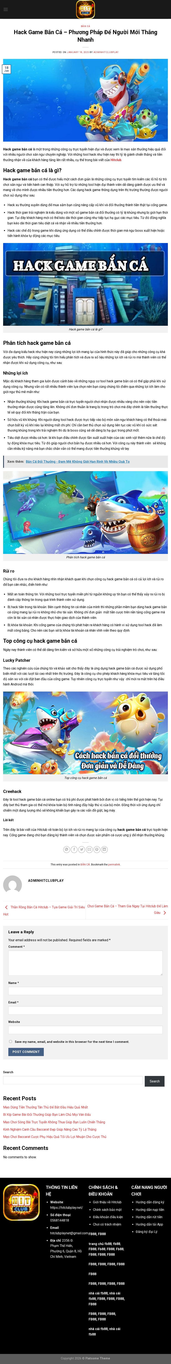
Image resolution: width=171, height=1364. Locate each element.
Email (13, 1002)
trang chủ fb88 (100, 1244)
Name (13, 983)
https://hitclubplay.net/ (66, 1208)
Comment (16, 947)
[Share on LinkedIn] (104, 849)
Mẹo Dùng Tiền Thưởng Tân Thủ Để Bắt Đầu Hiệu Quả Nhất (45, 1107)
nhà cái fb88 (98, 1293)
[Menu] (5, 9)
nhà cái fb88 (98, 1329)
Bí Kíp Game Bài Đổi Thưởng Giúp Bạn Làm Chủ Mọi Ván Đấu (47, 1115)
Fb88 (101, 1249)
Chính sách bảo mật (107, 1210)
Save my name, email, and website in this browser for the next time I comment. (72, 1042)
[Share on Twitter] (81, 849)
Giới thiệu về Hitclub (107, 1202)
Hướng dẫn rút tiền (149, 1217)
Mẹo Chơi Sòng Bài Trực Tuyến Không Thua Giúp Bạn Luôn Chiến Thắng (54, 1122)
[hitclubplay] (85, 9)
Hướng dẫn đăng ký (150, 1202)
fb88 (116, 1244)
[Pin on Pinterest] (96, 849)
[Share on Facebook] (74, 849)
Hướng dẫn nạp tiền (150, 1210)
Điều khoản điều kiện (108, 1217)
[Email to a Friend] (89, 849)
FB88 (92, 1249)
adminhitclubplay (105, 52)
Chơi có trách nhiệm (107, 1224)
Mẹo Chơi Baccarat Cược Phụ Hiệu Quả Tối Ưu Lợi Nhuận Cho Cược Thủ (54, 1137)
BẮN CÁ (85, 26)
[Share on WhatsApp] (66, 849)
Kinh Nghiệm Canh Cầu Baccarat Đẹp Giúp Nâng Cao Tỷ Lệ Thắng (49, 1129)
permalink (114, 864)
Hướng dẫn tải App (149, 1224)
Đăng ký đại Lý (146, 1232)
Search (8, 1072)
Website (14, 1022)
